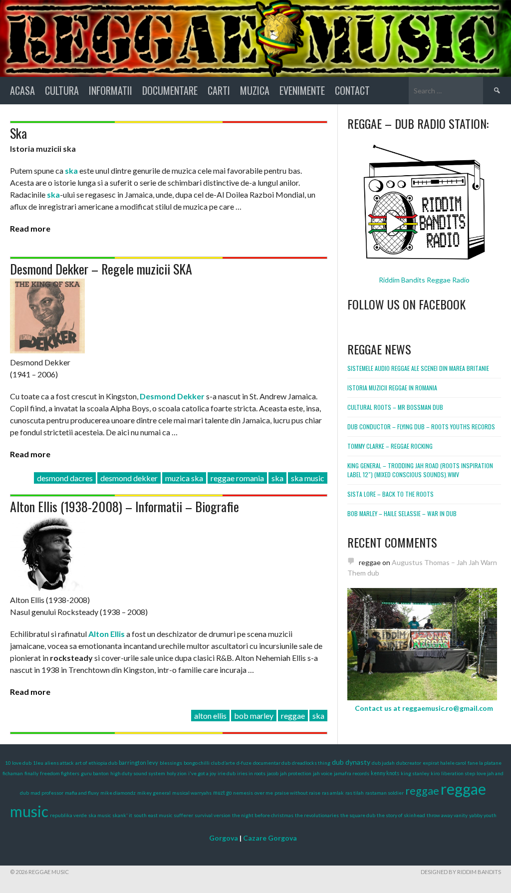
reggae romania (237, 478)
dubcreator (408, 763)
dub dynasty (351, 762)
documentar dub (271, 763)
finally (31, 773)
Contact (352, 90)
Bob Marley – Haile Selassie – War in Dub (402, 513)
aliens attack (59, 763)
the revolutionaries (317, 815)
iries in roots (251, 773)
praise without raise (297, 793)
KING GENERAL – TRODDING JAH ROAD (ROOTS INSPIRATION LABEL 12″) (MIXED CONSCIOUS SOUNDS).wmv (420, 470)
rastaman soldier (384, 793)
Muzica (254, 90)
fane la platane (485, 763)
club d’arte (223, 763)
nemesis (243, 793)
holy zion (177, 773)
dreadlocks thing (311, 763)
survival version (213, 815)
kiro (435, 773)
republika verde (68, 815)
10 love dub (18, 763)
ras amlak (333, 793)
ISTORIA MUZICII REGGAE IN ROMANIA (392, 387)
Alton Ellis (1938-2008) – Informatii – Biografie (124, 506)
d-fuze (244, 763)
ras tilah (354, 793)
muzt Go (222, 793)
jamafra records (351, 773)
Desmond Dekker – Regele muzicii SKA (101, 269)
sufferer (183, 815)
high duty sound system (137, 773)
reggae (293, 715)
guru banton (95, 773)
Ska (18, 133)
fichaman (12, 773)
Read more (30, 228)
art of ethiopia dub (96, 763)
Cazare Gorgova (270, 838)
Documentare (170, 90)
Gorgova (223, 838)
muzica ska (184, 478)
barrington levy (138, 762)
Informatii (110, 90)
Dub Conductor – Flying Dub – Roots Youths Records (421, 426)
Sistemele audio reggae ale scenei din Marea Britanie (418, 368)
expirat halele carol (444, 763)
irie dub (227, 773)
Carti (219, 90)
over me (264, 793)
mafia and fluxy (82, 793)
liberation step (458, 773)
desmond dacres (65, 478)
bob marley (253, 715)
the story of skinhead (401, 815)
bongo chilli (197, 763)
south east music (153, 815)
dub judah (383, 763)
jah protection (295, 773)
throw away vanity (447, 815)
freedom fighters (59, 773)
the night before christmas (262, 815)
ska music (307, 478)
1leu (38, 763)
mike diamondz (118, 793)
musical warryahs (192, 793)
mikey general (154, 793)
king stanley (415, 773)
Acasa (22, 90)
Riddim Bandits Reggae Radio (424, 280)
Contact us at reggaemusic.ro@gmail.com (424, 708)
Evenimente (302, 90)
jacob (272, 773)
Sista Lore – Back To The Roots (390, 494)
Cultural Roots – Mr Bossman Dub (395, 407)
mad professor (46, 793)
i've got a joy (202, 773)
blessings (171, 763)
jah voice (322, 773)
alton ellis (210, 715)
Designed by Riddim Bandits (461, 872)
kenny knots (385, 773)
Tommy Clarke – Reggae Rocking (390, 446)
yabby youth (483, 815)
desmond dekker (129, 478)
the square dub (357, 815)
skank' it (122, 815)
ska (277, 478)
